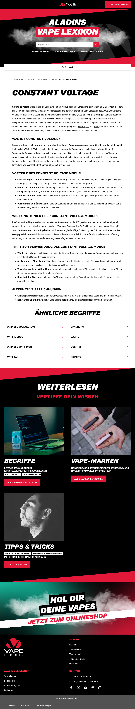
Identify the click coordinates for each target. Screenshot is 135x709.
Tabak (9, 468)
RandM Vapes (80, 468)
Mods (96, 126)
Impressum (10, 705)
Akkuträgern (83, 126)
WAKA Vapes (103, 471)
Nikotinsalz (13, 474)
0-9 (64, 67)
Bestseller (8, 690)
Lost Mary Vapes (82, 471)
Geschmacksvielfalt (32, 557)
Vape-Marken (75, 649)
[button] (5, 4)
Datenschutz (25, 705)
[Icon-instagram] (100, 688)
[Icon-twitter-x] (78, 688)
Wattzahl (31, 164)
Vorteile (10, 557)
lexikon (30, 79)
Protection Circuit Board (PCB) (25, 471)
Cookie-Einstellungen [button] (42, 705)
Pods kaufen (10, 680)
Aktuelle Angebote (12, 685)
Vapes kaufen (10, 676)
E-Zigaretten (108, 106)
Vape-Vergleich (76, 654)
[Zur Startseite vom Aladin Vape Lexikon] (67, 4)
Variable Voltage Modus (36, 149)
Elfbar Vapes (120, 468)
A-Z (71, 67)
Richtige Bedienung (17, 553)
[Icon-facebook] (71, 688)
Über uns (73, 663)
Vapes (95, 106)
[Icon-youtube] (86, 688)
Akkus (105, 110)
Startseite (17, 79)
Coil (95, 230)
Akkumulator (32, 474)
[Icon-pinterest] (93, 688)
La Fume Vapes (100, 468)
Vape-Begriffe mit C (46, 79)
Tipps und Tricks (77, 659)
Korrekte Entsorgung (47, 553)
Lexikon (72, 644)
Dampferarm (23, 468)
